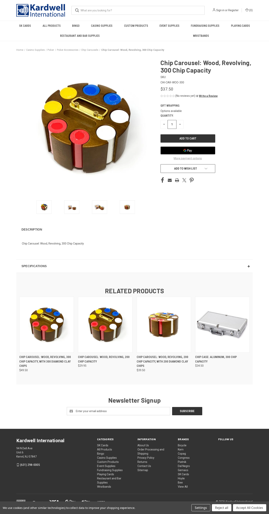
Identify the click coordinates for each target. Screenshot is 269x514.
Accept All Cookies (249, 508)
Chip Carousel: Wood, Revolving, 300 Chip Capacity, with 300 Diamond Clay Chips (45, 361)
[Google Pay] (187, 150)
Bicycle (182, 445)
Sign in (220, 10)
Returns (142, 461)
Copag (182, 453)
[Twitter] (184, 180)
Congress (184, 457)
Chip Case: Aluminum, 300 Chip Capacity (216, 359)
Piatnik (182, 461)
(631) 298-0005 (30, 465)
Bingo (76, 25)
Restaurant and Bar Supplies (80, 35)
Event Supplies (169, 25)
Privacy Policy (145, 457)
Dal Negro (184, 466)
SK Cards (25, 25)
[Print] (177, 180)
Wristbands (201, 35)
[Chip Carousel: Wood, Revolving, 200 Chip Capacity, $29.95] (105, 324)
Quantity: (167, 115)
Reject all (221, 508)
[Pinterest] (192, 180)
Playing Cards (240, 25)
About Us (143, 445)
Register (233, 10)
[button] (207, 96)
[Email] (170, 180)
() (251, 10)
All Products (52, 25)
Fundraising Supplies (205, 25)
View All (183, 486)
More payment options (188, 158)
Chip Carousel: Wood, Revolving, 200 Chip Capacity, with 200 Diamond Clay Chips (162, 361)
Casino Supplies (101, 25)
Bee (180, 482)
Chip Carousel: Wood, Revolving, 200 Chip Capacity (104, 359)
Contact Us (144, 466)
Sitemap (142, 470)
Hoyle (181, 478)
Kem (181, 449)
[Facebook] (162, 180)
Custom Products (136, 25)
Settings (201, 508)
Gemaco (183, 470)
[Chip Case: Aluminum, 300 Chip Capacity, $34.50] (222, 324)
